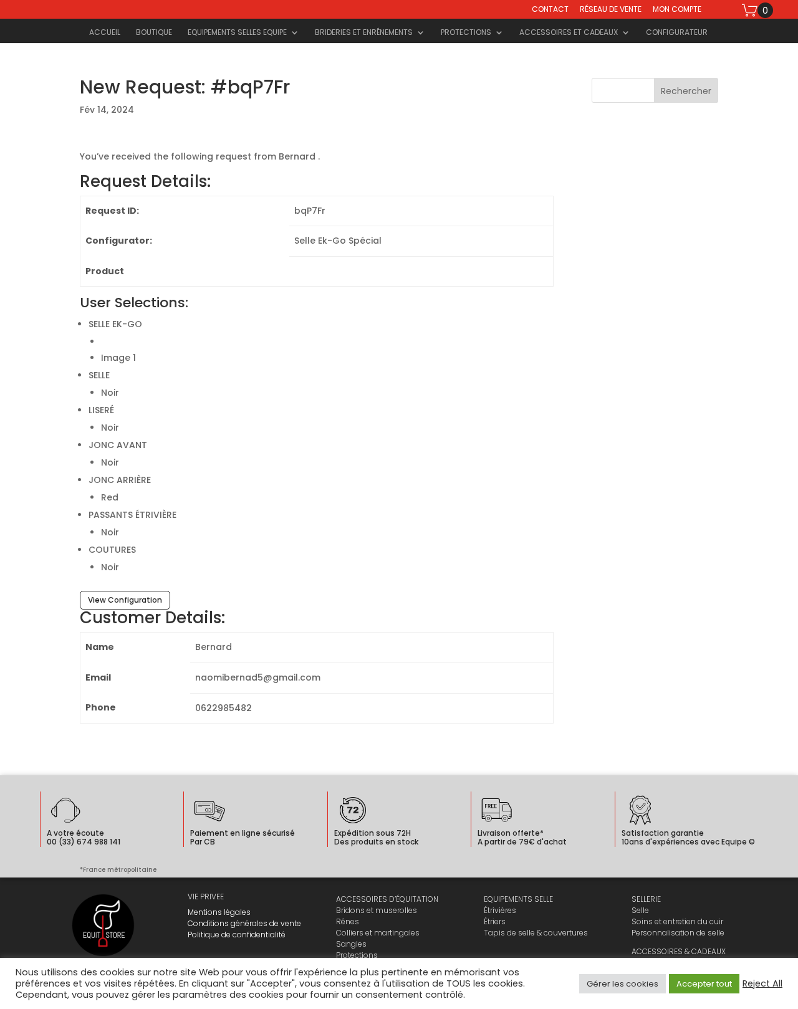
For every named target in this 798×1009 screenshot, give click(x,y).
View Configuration (125, 600)
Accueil (104, 32)
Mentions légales (219, 912)
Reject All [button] (762, 983)
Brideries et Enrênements (364, 32)
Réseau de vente (611, 10)
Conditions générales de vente (244, 923)
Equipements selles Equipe (237, 32)
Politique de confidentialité (237, 934)
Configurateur (677, 32)
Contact (550, 10)
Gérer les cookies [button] (622, 984)
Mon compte (677, 10)
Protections (466, 32)
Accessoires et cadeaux (568, 32)
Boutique (154, 32)
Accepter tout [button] (704, 984)
